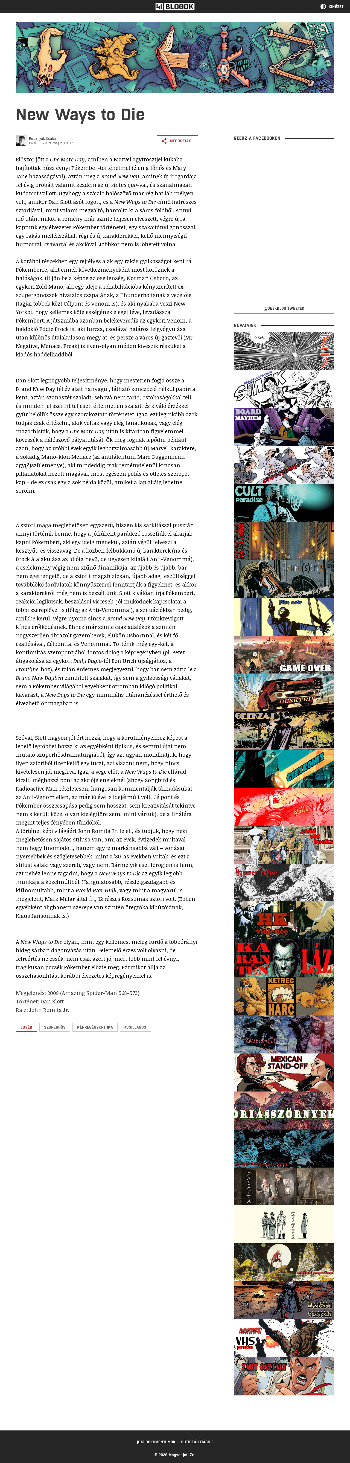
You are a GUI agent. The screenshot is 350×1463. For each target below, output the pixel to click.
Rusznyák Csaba (42, 139)
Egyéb (34, 143)
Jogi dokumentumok (156, 1442)
